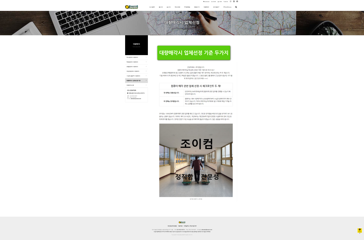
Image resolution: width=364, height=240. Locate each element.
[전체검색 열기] (236, 7)
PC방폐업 (187, 7)
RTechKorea (227, 7)
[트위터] (234, 1)
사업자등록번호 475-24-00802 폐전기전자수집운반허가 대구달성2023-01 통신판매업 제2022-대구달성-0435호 (182, 231)
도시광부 (152, 7)
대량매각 (206, 7)
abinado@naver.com (136, 98)
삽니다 (169, 7)
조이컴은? (216, 7)
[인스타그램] (230, 1)
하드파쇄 (177, 7)
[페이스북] (237, 1)
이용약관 (180, 226)
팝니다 (161, 7)
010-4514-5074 (181, 229)
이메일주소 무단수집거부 (190, 226)
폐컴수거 (197, 7)
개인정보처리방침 (172, 226)
